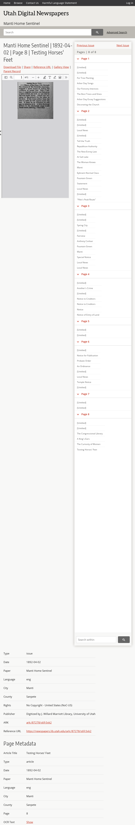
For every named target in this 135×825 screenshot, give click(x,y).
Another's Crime (85, 288)
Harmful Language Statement (59, 3)
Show (29, 822)
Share (27, 67)
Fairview (81, 235)
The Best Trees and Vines (89, 94)
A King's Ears (83, 438)
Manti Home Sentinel (22, 23)
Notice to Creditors (86, 298)
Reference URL (42, 67)
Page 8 (85, 414)
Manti (80, 167)
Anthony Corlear (85, 241)
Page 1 (85, 58)
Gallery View (61, 67)
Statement (82, 183)
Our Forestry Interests (87, 88)
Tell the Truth (83, 141)
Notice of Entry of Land (88, 314)
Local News (82, 130)
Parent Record (12, 71)
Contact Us (32, 3)
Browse (18, 3)
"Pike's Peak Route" (86, 199)
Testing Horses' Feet (87, 449)
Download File (12, 67)
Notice (80, 309)
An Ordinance (83, 366)
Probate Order (84, 360)
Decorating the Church (88, 104)
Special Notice (84, 257)
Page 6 (85, 341)
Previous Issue (85, 45)
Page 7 (85, 394)
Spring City (82, 225)
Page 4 (85, 274)
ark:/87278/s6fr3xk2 (39, 722)
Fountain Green (84, 178)
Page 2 (85, 111)
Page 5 (85, 321)
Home (7, 3)
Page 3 (85, 206)
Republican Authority (87, 146)
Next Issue (123, 45)
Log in (129, 3)
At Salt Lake (82, 156)
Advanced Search (117, 32)
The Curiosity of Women (88, 444)
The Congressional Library (90, 433)
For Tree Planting (85, 77)
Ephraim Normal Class (88, 172)
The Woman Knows (86, 162)
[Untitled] (81, 119)
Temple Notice (84, 382)
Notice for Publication (87, 355)
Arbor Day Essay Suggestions (91, 99)
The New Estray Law (87, 151)
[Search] (97, 32)
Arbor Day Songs (85, 83)
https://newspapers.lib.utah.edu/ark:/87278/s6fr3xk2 (58, 731)
